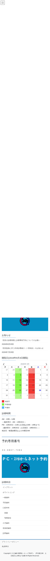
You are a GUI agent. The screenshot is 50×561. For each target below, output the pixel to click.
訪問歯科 (6, 533)
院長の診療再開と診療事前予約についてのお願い (21, 340)
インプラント (8, 487)
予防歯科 (6, 503)
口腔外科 (6, 508)
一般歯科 (6, 497)
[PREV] (4, 364)
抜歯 (6, 513)
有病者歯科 (7, 528)
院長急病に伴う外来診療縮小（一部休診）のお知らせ (23, 348)
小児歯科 (6, 523)
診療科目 (6, 482)
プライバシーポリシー (10, 542)
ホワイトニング (9, 492)
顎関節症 (7, 518)
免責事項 (5, 546)
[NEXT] (46, 364)
